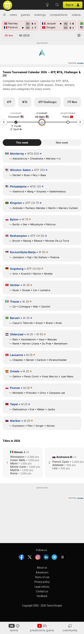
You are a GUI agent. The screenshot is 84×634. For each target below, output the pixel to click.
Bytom (14, 219)
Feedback (42, 596)
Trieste (14, 301)
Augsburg (16, 268)
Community (70, 630)
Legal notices (42, 586)
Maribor (15, 420)
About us (42, 567)
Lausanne (16, 355)
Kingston (16, 202)
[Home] (4, 14)
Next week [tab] (62, 142)
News (13, 14)
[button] (57, 5)
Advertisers (42, 572)
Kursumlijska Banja (23, 252)
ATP (9, 102)
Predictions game (42, 630)
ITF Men (72, 102)
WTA (24, 102)
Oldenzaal (16, 334)
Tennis (14, 630)
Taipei (14, 404)
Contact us (42, 591)
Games (25, 14)
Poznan (15, 387)
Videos (76, 14)
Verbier (15, 285)
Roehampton (18, 235)
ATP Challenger (47, 102)
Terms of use (42, 577)
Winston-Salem (20, 170)
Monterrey (17, 153)
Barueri (15, 318)
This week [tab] (22, 142)
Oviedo (15, 371)
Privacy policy (42, 581)
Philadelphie (18, 186)
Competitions (59, 14)
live (8, 35)
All (24, 35)
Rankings (40, 14)
